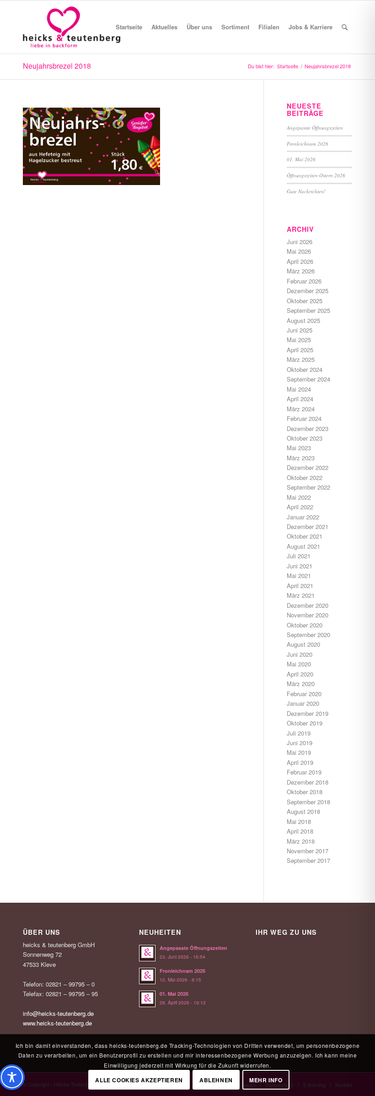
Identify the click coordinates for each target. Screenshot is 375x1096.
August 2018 (303, 811)
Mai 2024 (299, 389)
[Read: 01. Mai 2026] (147, 999)
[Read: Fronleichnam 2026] (147, 976)
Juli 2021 (299, 555)
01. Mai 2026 (301, 159)
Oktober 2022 (304, 477)
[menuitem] (129, 27)
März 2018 (301, 841)
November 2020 (307, 615)
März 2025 (301, 359)
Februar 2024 (304, 418)
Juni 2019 (299, 742)
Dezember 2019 (307, 713)
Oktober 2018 (304, 791)
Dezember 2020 (307, 605)
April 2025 (300, 349)
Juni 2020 (299, 654)
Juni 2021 (299, 566)
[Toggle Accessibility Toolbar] (12, 1077)
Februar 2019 (304, 772)
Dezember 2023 (307, 428)
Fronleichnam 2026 (307, 143)
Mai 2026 (299, 251)
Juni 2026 (299, 241)
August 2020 (303, 644)
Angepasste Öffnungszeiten (315, 127)
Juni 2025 (299, 330)
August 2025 (303, 320)
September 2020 (308, 634)
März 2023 (301, 457)
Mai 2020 (299, 664)
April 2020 (300, 674)
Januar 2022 (303, 517)
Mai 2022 (299, 497)
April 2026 (300, 261)
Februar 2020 (304, 693)
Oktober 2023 (304, 438)
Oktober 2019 (304, 723)
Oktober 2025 (304, 300)
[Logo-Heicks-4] (71, 27)
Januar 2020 (303, 703)
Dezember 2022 (307, 467)
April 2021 (300, 585)
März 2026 (301, 271)
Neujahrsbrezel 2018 (57, 65)
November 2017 (307, 850)
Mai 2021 (299, 575)
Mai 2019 (299, 752)
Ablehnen (216, 1080)
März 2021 (301, 595)
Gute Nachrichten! (306, 191)
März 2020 (301, 683)
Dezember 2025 (307, 290)
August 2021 (303, 546)
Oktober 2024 (304, 369)
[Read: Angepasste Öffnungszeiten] (147, 953)
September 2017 (308, 860)
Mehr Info (265, 1080)
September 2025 (308, 310)
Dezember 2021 (307, 526)
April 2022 (300, 506)
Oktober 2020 (304, 625)
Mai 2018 (299, 821)
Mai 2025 (299, 339)
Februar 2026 (304, 281)
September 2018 (308, 801)
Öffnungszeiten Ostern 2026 (316, 175)
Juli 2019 (299, 733)
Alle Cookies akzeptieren (138, 1080)
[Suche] (344, 27)
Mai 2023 (299, 447)
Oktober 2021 (304, 536)
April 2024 (300, 398)
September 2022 (308, 487)
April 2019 (300, 762)
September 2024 (308, 379)
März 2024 (301, 408)
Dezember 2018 (307, 782)
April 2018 (300, 831)
